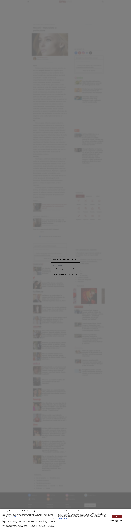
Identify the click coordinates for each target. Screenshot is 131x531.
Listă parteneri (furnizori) (63, 518)
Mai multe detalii (12, 516)
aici (17, 523)
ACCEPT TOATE (117, 516)
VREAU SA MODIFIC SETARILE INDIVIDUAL (116, 521)
